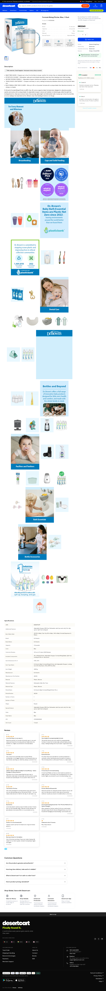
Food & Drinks (23, 10)
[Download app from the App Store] (19, 980)
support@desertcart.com (77, 960)
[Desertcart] (9, 6)
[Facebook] (102, 938)
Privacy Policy (98, 976)
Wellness (5, 10)
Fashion (32, 10)
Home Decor (13, 10)
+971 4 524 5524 (74, 966)
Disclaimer (99, 978)
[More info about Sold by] (99, 44)
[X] (98, 938)
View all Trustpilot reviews (89, 108)
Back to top (53, 914)
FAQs (101, 981)
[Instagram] (95, 938)
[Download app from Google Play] (8, 980)
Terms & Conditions (96, 973)
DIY (37, 10)
